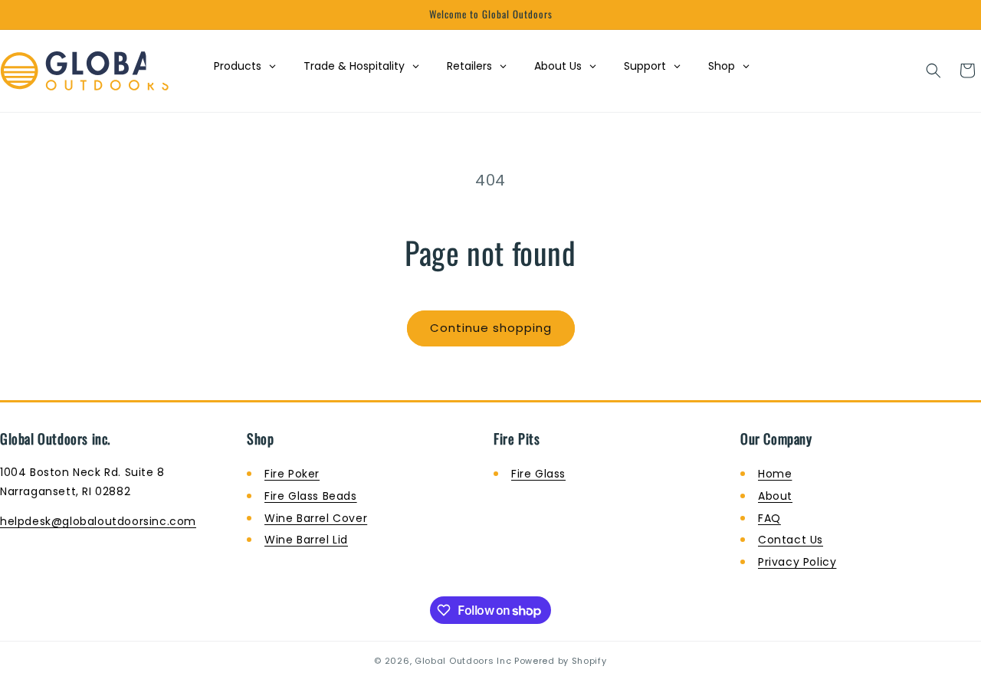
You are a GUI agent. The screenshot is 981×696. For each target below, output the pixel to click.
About (775, 496)
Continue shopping (491, 328)
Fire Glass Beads (310, 496)
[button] (933, 70)
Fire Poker (292, 473)
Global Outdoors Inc (463, 661)
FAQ (769, 518)
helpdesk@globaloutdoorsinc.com (98, 521)
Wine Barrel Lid (306, 539)
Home (775, 473)
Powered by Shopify (560, 661)
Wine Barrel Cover (315, 518)
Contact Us (790, 539)
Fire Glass (538, 473)
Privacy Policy (797, 562)
